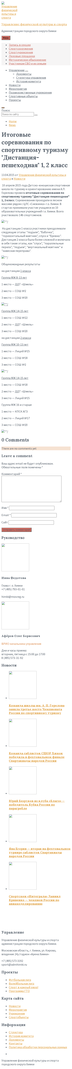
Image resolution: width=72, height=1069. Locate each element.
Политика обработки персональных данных (38, 1047)
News (12, 125)
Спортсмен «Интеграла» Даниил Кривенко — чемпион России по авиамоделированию (35, 900)
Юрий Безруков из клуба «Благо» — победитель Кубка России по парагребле (37, 804)
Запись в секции (20, 45)
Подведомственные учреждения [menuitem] (30, 92)
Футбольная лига (20, 980)
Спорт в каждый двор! (23, 987)
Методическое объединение (27, 60)
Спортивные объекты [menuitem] (23, 96)
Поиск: (5, 110)
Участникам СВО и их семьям (27, 63)
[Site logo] (10, 17)
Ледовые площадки (22, 56)
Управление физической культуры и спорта (34, 24)
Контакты (15, 1043)
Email (6, 515)
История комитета (21, 1036)
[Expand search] (2, 107)
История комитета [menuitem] (28, 81)
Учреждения (17, 1013)
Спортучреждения (21, 52)
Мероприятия (18, 1010)
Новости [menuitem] (14, 85)
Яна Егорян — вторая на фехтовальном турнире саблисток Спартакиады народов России (40, 852)
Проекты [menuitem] (15, 100)
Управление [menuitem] (17, 70)
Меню (6, 37)
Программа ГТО (19, 991)
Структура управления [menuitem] (31, 77)
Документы (16, 1039)
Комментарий (11, 474)
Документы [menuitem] (23, 74)
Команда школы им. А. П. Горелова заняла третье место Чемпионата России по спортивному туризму (36, 709)
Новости (19, 178)
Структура (16, 1032)
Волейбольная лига (21, 983)
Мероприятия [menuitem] (18, 89)
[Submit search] (36, 115)
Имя (4, 508)
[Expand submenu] (26, 71)
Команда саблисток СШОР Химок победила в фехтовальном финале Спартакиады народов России (36, 757)
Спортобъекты (19, 1017)
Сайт (4, 522)
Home (13, 121)
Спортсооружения (21, 48)
